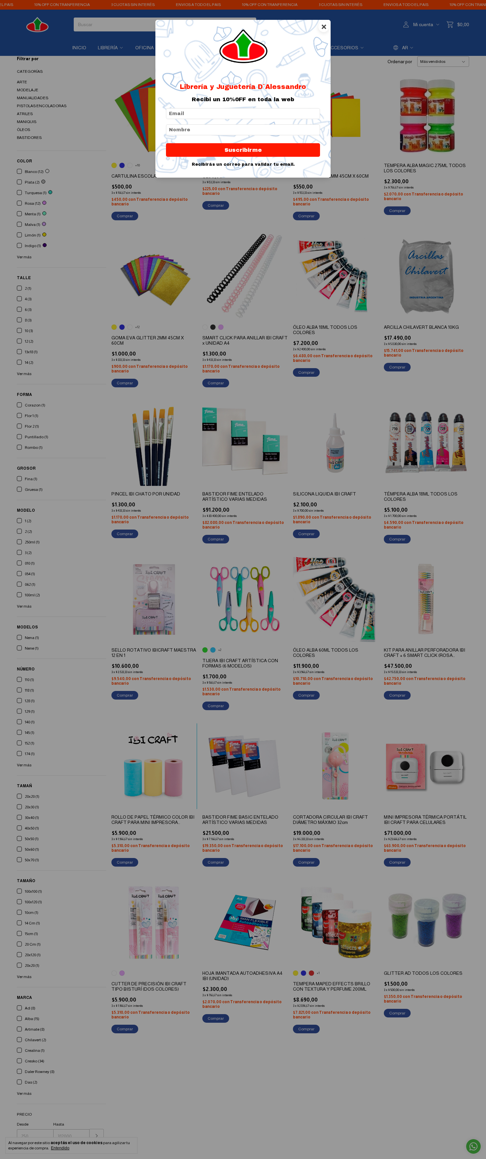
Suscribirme (243, 150)
